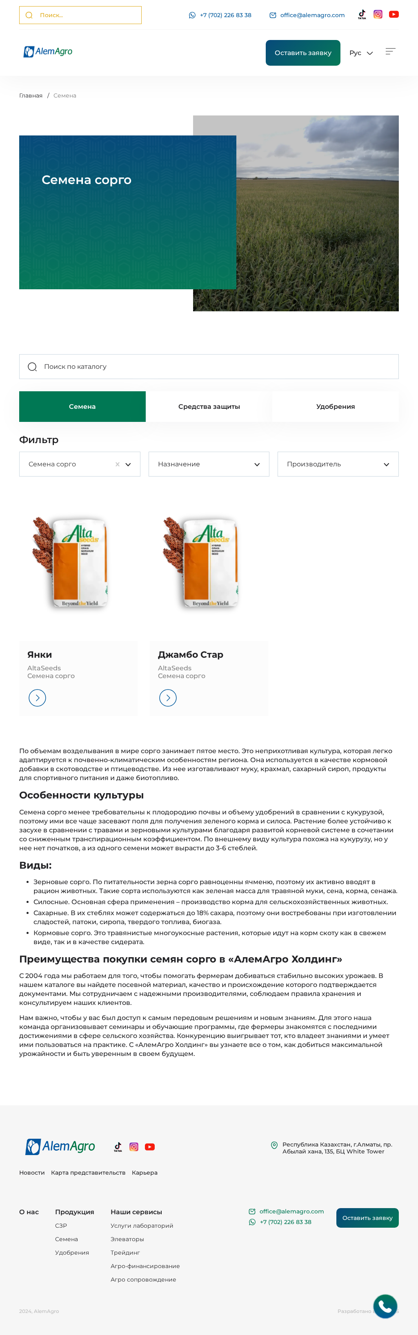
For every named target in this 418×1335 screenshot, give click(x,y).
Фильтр (39, 440)
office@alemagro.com (312, 15)
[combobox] (28, 464)
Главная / (34, 95)
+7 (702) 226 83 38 (225, 15)
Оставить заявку (303, 53)
